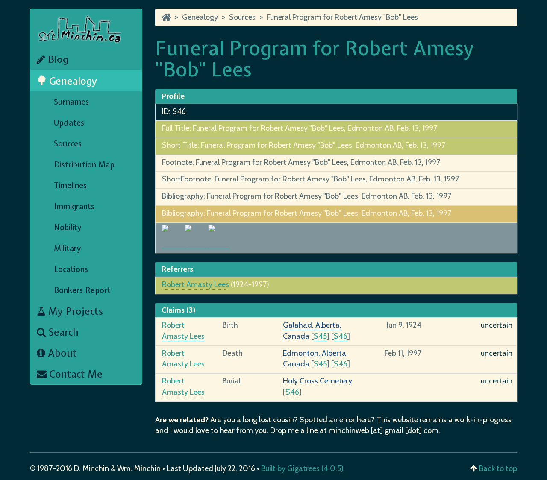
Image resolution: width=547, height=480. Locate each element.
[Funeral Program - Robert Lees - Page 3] (218, 244)
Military (67, 248)
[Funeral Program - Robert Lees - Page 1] (173, 244)
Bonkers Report (82, 290)
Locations (71, 269)
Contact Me (75, 373)
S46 (340, 336)
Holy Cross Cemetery (317, 381)
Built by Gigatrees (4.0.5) (302, 468)
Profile (173, 96)
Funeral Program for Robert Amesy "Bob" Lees (342, 17)
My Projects (74, 311)
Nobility (68, 227)
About (61, 353)
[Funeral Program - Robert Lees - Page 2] (196, 244)
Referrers (177, 269)
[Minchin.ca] (166, 17)
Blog (56, 59)
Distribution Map (84, 164)
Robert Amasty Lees (195, 284)
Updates (69, 122)
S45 (320, 336)
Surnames (71, 102)
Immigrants (74, 206)
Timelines (70, 185)
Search (62, 332)
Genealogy (72, 81)
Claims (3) (178, 310)
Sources (68, 143)
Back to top (498, 468)
